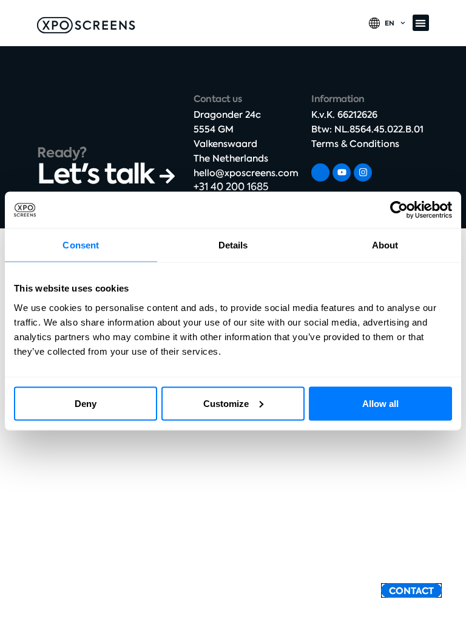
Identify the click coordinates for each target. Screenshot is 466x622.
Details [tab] (233, 245)
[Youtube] (342, 172)
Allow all (380, 403)
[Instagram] (363, 172)
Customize (226, 403)
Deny (85, 403)
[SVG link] (86, 25)
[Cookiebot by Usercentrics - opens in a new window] (399, 210)
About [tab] (385, 245)
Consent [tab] (80, 245)
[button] (421, 23)
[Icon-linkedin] (320, 172)
